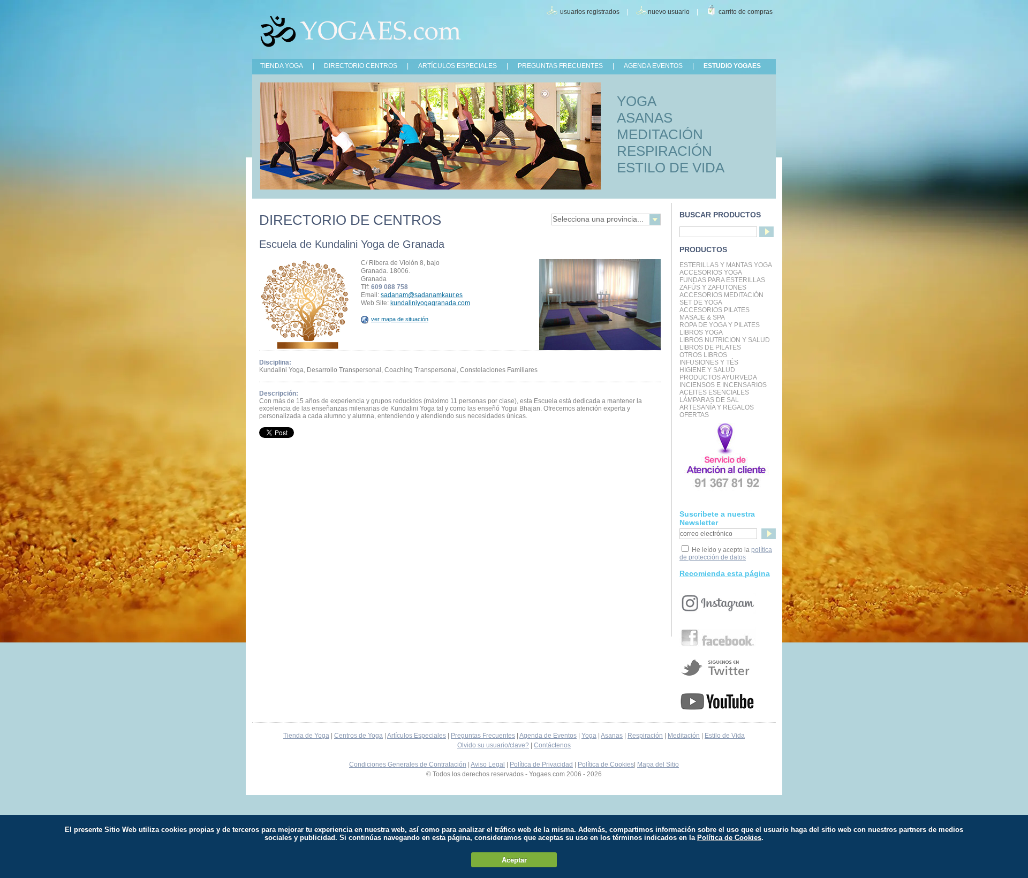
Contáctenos (552, 745)
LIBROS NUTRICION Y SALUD (724, 340)
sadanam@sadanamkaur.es (422, 295)
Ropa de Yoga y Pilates (719, 325)
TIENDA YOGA (281, 66)
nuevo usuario (669, 12)
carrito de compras (746, 12)
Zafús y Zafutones (712, 287)
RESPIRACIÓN (664, 151)
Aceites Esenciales (714, 392)
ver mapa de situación (399, 319)
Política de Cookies (606, 764)
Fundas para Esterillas (722, 280)
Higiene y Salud (707, 370)
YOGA (636, 101)
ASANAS (644, 118)
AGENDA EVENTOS (653, 66)
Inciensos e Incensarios (723, 385)
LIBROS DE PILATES (710, 347)
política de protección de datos (725, 553)
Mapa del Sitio (658, 764)
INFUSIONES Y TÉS (708, 362)
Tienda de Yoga (306, 735)
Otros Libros (703, 355)
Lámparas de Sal (709, 400)
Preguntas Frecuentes (483, 735)
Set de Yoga (700, 302)
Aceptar (514, 860)
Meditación (684, 735)
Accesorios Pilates (714, 310)
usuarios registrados (589, 12)
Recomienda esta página (724, 573)
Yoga (588, 735)
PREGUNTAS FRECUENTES (560, 66)
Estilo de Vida (725, 735)
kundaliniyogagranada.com (430, 303)
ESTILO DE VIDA (670, 168)
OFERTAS (694, 415)
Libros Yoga (701, 332)
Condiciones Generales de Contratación (407, 764)
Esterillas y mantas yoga (725, 265)
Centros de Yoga (358, 735)
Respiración (645, 735)
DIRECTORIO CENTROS (360, 66)
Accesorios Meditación (721, 295)
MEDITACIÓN (660, 134)
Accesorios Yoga (710, 272)
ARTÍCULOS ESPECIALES (457, 66)
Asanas (612, 735)
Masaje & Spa (702, 317)
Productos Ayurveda (718, 377)
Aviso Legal (488, 764)
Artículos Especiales (416, 735)
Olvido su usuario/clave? (493, 745)
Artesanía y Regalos (716, 407)
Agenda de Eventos (548, 735)
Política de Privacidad (541, 764)
